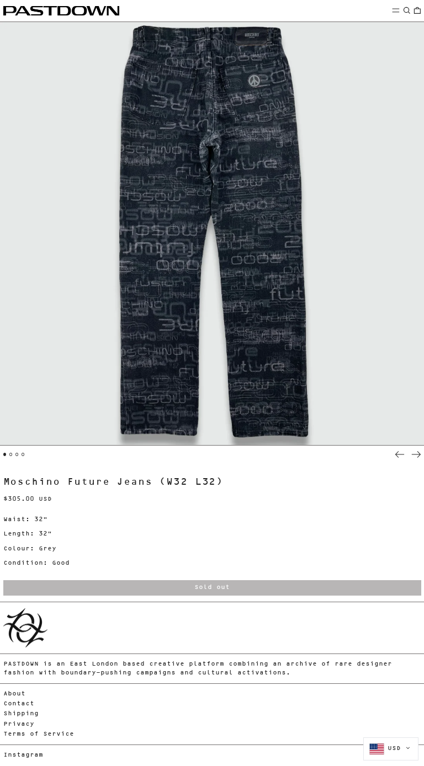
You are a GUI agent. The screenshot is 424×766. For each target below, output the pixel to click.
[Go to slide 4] (23, 454)
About (14, 694)
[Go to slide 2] (11, 454)
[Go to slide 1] (5, 454)
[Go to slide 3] (17, 454)
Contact (18, 704)
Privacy (18, 724)
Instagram (23, 755)
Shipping (21, 714)
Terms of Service (38, 734)
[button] (407, 10)
